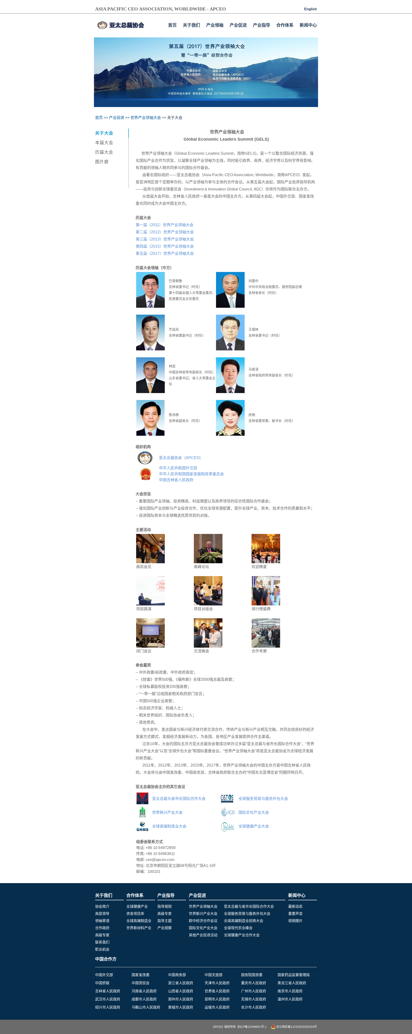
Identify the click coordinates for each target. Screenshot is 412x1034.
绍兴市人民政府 (107, 1007)
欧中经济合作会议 (203, 921)
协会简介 (102, 906)
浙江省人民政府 (180, 983)
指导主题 (164, 921)
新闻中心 (308, 25)
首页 (172, 25)
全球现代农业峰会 (238, 928)
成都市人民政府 (144, 999)
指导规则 (164, 906)
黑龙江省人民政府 (292, 983)
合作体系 (285, 25)
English (310, 9)
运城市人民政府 (217, 1007)
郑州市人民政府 (180, 999)
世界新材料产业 (138, 928)
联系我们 (102, 942)
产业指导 (261, 25)
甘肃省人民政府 (217, 991)
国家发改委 (140, 975)
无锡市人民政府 (253, 999)
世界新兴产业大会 (203, 913)
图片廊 (102, 161)
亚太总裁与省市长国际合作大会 (249, 906)
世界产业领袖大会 (145, 118)
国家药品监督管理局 (294, 975)
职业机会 (102, 949)
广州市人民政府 (253, 991)
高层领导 (102, 913)
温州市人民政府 (290, 999)
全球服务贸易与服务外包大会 (247, 913)
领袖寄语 (102, 921)
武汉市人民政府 (107, 999)
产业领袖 (214, 25)
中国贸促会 (140, 983)
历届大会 (104, 152)
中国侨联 (102, 983)
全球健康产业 (137, 906)
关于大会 (104, 133)
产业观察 (164, 928)
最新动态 (295, 906)
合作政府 (102, 928)
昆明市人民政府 (217, 999)
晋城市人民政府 (180, 1007)
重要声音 (295, 913)
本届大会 (104, 142)
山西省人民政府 (180, 991)
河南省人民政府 (144, 991)
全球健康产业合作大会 (242, 935)
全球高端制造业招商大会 (243, 921)
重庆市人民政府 (253, 983)
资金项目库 (135, 913)
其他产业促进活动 (203, 935)
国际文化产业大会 (203, 928)
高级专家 (102, 935)
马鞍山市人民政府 (146, 1007)
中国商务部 (177, 975)
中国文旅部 (213, 975)
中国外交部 (104, 975)
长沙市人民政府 (253, 1007)
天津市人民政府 (217, 983)
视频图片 (295, 921)
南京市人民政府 (290, 991)
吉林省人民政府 (107, 991)
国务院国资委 (252, 975)
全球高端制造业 (138, 921)
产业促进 (238, 25)
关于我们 (191, 25)
